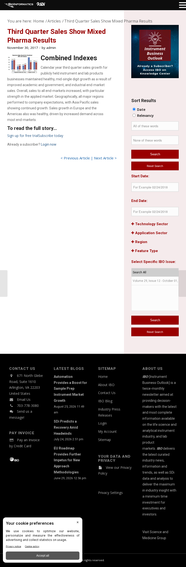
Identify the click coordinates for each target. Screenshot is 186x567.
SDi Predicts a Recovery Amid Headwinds (66, 427)
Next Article (104, 158)
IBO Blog (105, 401)
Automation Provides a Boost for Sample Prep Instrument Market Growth (70, 389)
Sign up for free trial (22, 135)
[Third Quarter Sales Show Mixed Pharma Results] (23, 64)
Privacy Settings (110, 492)
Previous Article (77, 158)
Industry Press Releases (109, 412)
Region (140, 242)
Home (103, 376)
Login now (48, 144)
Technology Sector (151, 224)
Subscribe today (50, 135)
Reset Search (155, 166)
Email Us (24, 399)
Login (102, 423)
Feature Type (146, 251)
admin (51, 47)
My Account (107, 431)
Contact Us (107, 392)
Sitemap (104, 439)
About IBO (106, 384)
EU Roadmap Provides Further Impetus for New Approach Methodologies (67, 460)
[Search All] (155, 272)
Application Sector (150, 233)
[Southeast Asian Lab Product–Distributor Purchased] (4, 283)
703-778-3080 (28, 405)
